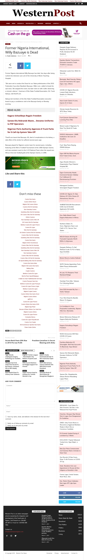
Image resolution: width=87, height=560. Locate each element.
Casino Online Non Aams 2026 (30, 304)
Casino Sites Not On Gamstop (30, 235)
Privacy (57, 553)
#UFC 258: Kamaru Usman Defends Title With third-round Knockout (46, 365)
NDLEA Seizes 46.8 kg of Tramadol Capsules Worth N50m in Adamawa (68, 239)
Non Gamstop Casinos (30, 253)
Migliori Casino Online (30, 296)
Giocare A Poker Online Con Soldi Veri (30, 309)
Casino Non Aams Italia (30, 263)
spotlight (18, 330)
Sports (11, 42)
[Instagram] (78, 3)
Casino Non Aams (30, 199)
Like (79, 493)
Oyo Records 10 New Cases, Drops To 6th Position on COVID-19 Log (70, 459)
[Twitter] (82, 3)
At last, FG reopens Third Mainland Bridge (69, 274)
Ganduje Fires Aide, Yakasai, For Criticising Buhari (69, 282)
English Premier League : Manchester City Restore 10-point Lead (30, 356)
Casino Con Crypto (30, 322)
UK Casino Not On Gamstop (30, 222)
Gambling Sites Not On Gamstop (30, 212)
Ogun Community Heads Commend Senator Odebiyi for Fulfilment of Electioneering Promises (69, 176)
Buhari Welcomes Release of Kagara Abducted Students (70, 318)
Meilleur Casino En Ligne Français (30, 284)
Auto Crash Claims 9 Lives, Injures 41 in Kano (69, 102)
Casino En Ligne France (30, 301)
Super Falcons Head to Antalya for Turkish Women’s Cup (29, 374)
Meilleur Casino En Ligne (30, 273)
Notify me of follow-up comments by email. (21, 423)
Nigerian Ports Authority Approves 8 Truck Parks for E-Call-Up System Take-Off (70, 366)
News (13, 23)
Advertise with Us (31, 3)
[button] (80, 23)
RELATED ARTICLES (12, 350)
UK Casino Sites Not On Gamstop (30, 214)
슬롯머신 (30, 299)
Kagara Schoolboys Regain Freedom (24, 115)
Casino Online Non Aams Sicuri (30, 294)
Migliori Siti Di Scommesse (30, 243)
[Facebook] (75, 3)
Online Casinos (30, 217)
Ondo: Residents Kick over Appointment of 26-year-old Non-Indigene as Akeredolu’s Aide (70, 468)
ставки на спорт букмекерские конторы (30, 278)
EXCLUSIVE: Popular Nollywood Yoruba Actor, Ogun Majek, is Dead (70, 442)
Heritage (48, 23)
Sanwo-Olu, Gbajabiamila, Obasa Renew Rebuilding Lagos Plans (68, 376)
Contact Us (74, 553)
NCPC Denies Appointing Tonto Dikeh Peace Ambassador (70, 265)
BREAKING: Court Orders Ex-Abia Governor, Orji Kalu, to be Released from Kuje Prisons (69, 407)
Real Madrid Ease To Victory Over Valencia (12, 373)
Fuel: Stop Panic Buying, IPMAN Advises (68, 146)
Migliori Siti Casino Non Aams (30, 266)
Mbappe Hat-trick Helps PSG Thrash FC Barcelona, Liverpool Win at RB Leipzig (12, 365)
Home (8, 23)
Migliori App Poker (30, 307)
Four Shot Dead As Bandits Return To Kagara (69, 299)
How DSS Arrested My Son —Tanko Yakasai (70, 291)
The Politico (30, 23)
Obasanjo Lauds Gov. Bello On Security (70, 72)
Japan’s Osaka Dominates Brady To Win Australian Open (46, 356)
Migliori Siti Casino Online (30, 204)
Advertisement (65, 553)
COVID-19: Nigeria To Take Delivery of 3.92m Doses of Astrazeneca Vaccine (69, 196)
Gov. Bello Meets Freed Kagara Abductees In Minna (69, 216)
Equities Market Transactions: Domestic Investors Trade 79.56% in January (70, 62)
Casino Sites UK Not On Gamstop (30, 258)
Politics (61, 528)
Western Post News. (21, 553)
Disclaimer (49, 553)
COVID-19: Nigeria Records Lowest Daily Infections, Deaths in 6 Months (69, 92)
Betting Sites (30, 268)
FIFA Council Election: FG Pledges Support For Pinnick (30, 364)
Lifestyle (56, 23)
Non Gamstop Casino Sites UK (30, 219)
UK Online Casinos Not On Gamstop (30, 232)
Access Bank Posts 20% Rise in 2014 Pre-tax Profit (16, 341)
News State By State (65, 518)
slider (12, 330)
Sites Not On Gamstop (30, 230)
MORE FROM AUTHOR (27, 350)
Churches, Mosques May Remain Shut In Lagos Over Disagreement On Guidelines (70, 416)
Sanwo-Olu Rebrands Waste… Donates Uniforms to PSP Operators (70, 355)
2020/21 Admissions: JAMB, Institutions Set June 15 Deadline (69, 137)
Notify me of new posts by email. (18, 425)
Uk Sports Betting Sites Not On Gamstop (30, 260)
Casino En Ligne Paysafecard (30, 319)
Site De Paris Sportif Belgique (30, 276)
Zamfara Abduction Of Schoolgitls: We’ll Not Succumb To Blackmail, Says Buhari (70, 344)
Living (61, 534)
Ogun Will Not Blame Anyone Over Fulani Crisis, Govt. (69, 155)
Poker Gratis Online (30, 327)
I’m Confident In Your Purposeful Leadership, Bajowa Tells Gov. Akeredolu (70, 308)
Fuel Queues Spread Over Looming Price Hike (69, 119)
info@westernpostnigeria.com (14, 531)
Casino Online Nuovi (30, 202)
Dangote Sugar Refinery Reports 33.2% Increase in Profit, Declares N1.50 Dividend (69, 50)
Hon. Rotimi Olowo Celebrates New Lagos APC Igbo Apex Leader (69, 483)
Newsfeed (62, 521)
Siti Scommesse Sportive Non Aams (30, 325)
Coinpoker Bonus (30, 317)
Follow (77, 497)
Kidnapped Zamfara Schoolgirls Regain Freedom (69, 187)
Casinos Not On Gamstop (30, 207)
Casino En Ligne (30, 227)
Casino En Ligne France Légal (30, 286)
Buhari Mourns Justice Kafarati (70, 258)
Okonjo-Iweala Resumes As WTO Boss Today (69, 110)
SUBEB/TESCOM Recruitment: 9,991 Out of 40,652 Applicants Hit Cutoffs (70, 207)
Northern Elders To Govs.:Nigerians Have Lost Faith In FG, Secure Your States (69, 227)
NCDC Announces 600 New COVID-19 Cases (69, 335)
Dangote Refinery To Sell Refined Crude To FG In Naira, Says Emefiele (70, 249)
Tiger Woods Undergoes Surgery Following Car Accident (12, 356)
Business (40, 23)
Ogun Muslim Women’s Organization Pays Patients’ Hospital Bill (69, 164)
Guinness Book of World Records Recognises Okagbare (47, 374)
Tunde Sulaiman (11, 56)
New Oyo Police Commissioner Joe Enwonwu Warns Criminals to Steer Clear (70, 451)
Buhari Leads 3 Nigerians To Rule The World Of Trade (69, 127)
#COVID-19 (20, 23)
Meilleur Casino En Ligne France (30, 225)
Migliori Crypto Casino (30, 291)
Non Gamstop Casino (30, 209)
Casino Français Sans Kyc (30, 281)
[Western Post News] (43, 13)
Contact (22, 3)
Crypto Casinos (30, 271)
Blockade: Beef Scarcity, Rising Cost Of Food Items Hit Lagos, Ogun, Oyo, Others (70, 81)
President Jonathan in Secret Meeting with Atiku (43, 341)
